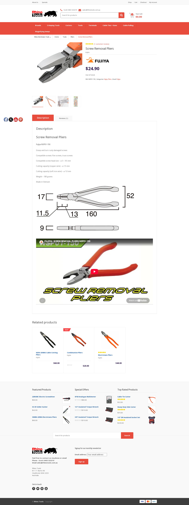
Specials (44, 2)
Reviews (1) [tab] (63, 118)
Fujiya (106, 79)
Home (56, 37)
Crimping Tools (53, 25)
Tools (80, 25)
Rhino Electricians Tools (42, 37)
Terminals (93, 25)
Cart (136, 2)
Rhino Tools (39, 501)
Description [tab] (43, 117)
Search (127, 435)
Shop (130, 2)
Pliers (110, 79)
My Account (153, 2)
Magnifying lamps (42, 31)
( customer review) (101, 44)
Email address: (81, 454)
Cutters (69, 25)
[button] (79, 45)
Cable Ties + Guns (110, 25)
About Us (35, 2)
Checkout (143, 2)
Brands (38, 25)
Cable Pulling (128, 25)
